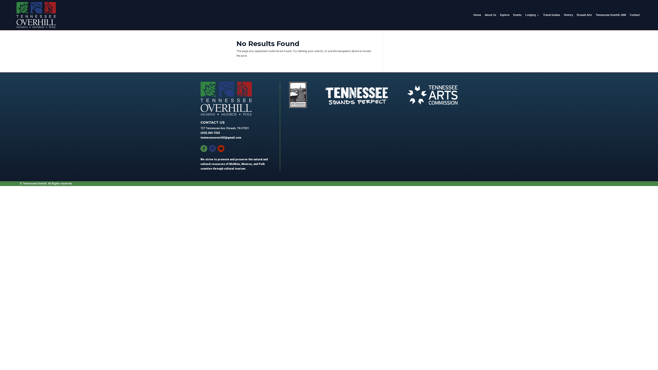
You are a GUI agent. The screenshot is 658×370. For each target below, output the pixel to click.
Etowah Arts (584, 15)
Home (477, 15)
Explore (504, 15)
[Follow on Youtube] (221, 148)
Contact (635, 15)
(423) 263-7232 (210, 132)
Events (517, 15)
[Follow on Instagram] (212, 148)
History (568, 15)
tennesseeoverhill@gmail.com (220, 137)
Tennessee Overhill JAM (611, 15)
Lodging (530, 15)
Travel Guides (551, 15)
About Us (490, 15)
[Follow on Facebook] (203, 148)
